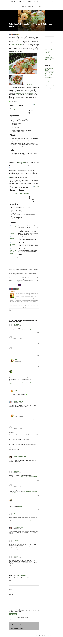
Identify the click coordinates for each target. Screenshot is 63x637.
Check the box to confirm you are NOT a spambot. (19, 617)
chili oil (31, 93)
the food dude (16, 471)
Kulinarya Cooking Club (16, 44)
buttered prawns (13, 312)
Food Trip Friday (16, 324)
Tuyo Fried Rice (48, 59)
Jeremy (46, 72)
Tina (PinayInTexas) (17, 484)
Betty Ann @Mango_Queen (18, 527)
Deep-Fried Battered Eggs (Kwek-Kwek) (19, 624)
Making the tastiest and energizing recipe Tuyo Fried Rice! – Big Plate (49, 86)
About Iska (16, 1)
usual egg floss (21, 162)
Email (10, 584)
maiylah (15, 370)
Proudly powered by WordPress (39, 635)
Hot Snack (20, 506)
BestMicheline (16, 540)
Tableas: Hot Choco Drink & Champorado (49, 69)
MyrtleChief (16, 556)
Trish (30, 42)
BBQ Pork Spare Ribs (48, 49)
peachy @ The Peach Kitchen (18, 401)
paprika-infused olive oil (22, 93)
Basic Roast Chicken (48, 57)
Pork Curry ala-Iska (48, 55)
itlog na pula (25, 312)
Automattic (51, 635)
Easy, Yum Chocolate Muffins (17, 628)
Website (10, 589)
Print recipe (36, 104)
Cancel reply (23, 575)
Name (10, 580)
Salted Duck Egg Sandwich (31, 407)
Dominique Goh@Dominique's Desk (20, 456)
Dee (14, 347)
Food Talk (29, 1)
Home (12, 1)
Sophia (46, 68)
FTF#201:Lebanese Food (26, 329)
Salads (10, 21)
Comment (11, 594)
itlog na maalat (19, 312)
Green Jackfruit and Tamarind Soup (24, 520)
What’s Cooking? (22, 1)
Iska (12, 291)
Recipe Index (36, 1)
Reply (38, 332)
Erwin (19, 47)
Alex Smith (47, 81)
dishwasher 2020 (48, 77)
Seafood (13, 21)
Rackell (15, 336)
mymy (15, 499)
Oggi (14, 513)
